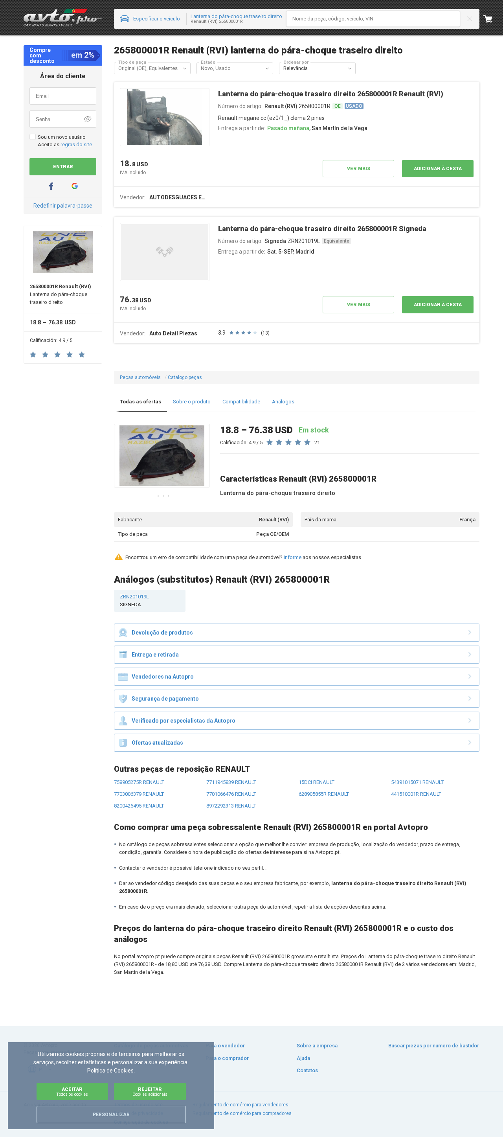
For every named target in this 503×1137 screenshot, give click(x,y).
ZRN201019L (134, 600)
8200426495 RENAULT (139, 806)
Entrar (63, 166)
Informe (292, 557)
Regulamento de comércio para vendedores (240, 1105)
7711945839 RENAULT (231, 782)
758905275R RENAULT (139, 782)
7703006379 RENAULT (139, 794)
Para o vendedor (225, 1046)
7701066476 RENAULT (231, 794)
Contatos (307, 1070)
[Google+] (74, 186)
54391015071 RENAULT (417, 782)
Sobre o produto (192, 402)
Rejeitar (149, 1092)
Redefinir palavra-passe (62, 205)
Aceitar (72, 1092)
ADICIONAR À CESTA (438, 168)
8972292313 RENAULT (231, 806)
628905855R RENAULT (324, 794)
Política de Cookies (110, 1070)
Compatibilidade (241, 402)
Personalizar (111, 1114)
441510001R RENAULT (416, 794)
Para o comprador (227, 1058)
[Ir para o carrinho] (493, 19)
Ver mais (358, 168)
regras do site (76, 144)
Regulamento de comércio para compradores (242, 1113)
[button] (184, 68)
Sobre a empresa (317, 1046)
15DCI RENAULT (316, 782)
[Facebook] (51, 186)
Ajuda (303, 1058)
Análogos (283, 402)
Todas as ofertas (140, 402)
